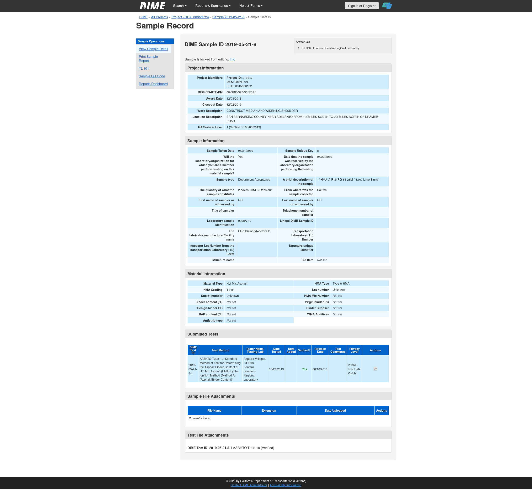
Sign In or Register (362, 5)
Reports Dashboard (153, 83)
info (232, 59)
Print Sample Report (148, 58)
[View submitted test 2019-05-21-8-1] (375, 369)
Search (179, 5)
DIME (143, 17)
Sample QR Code (152, 76)
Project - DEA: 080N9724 (190, 17)
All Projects (159, 17)
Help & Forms (250, 5)
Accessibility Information (285, 485)
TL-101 (144, 68)
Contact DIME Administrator (249, 485)
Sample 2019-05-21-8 (228, 17)
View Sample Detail (153, 48)
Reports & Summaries (212, 5)
